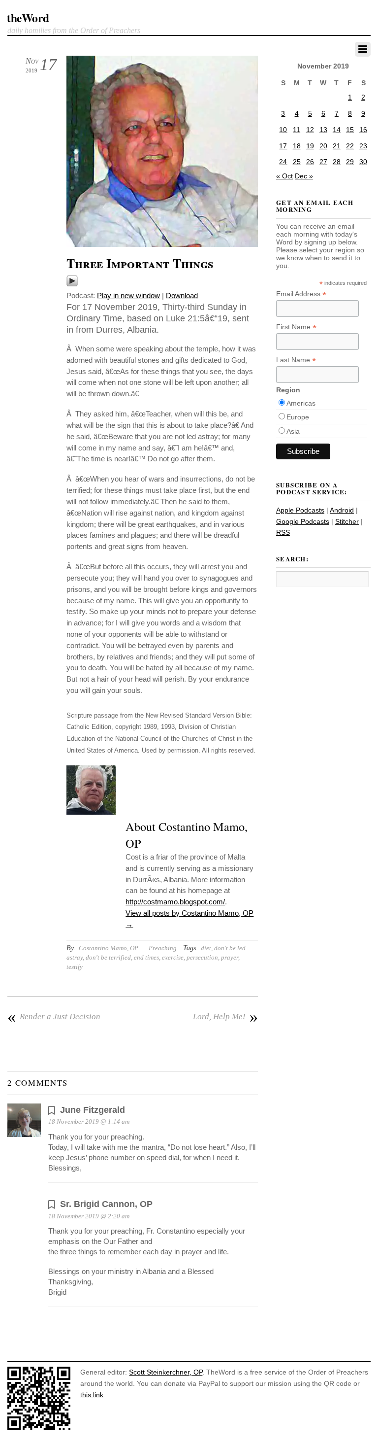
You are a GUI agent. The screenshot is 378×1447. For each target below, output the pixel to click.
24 (283, 162)
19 (310, 146)
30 (363, 162)
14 (337, 130)
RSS (283, 532)
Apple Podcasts (300, 510)
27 (323, 162)
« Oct (284, 176)
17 (283, 146)
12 (310, 130)
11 (296, 130)
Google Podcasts (302, 521)
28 (337, 162)
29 (350, 162)
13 (323, 130)
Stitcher (347, 521)
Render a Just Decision (53, 1017)
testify (74, 966)
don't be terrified (108, 957)
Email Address (301, 294)
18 (297, 146)
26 (310, 162)
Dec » (304, 176)
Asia (293, 431)
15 (350, 130)
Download (182, 295)
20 (323, 146)
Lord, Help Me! (225, 1017)
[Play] (72, 284)
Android (342, 510)
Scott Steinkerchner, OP (165, 1372)
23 (363, 146)
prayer (229, 957)
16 (363, 130)
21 (337, 146)
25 (297, 162)
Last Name (296, 360)
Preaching (163, 948)
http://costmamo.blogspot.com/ (175, 901)
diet (206, 948)
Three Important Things (139, 263)
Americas (300, 403)
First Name (296, 327)
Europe (297, 417)
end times (146, 957)
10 (283, 130)
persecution (202, 957)
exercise (173, 957)
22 (350, 146)
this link (91, 1395)
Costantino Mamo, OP (108, 948)
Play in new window (128, 295)
